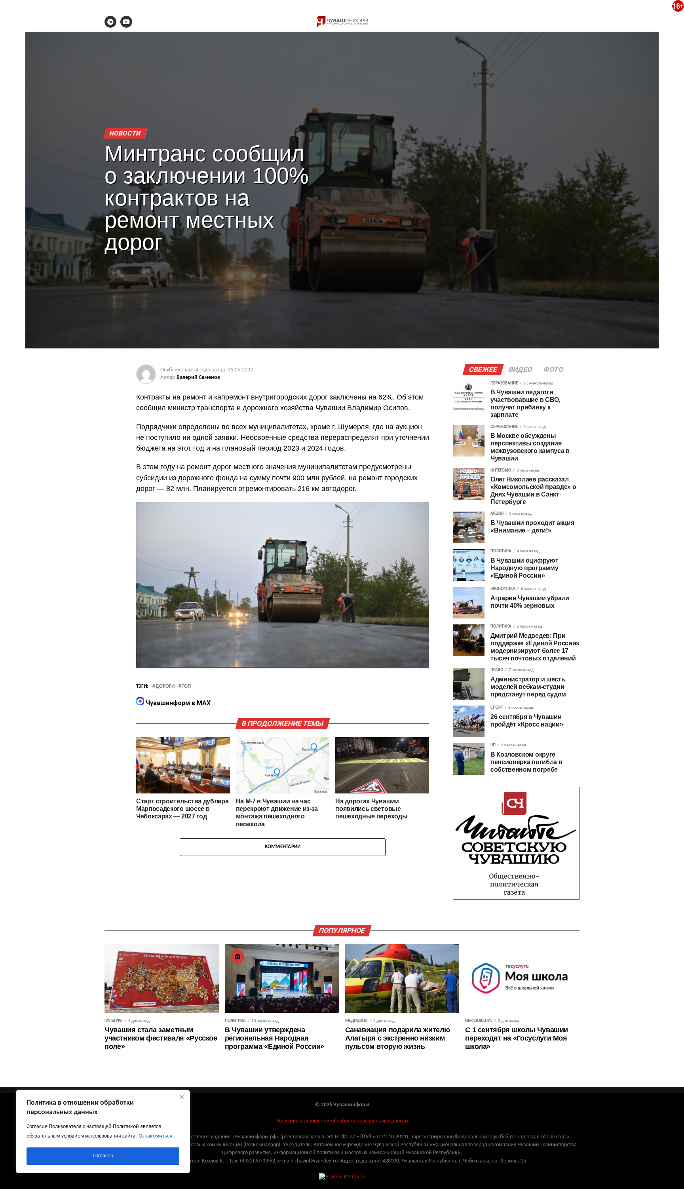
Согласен (103, 1156)
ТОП (186, 686)
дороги (165, 686)
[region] (103, 1131)
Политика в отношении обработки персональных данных (342, 1121)
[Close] (181, 1096)
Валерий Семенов (198, 377)
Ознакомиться (155, 1136)
